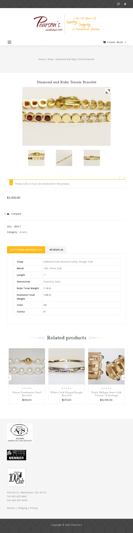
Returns (11, 508)
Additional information (26, 249)
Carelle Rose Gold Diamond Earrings (119, 178)
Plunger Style (86, 261)
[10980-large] (36, 158)
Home (41, 59)
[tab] (26, 249)
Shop (50, 59)
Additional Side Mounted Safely (60, 261)
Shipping (22, 508)
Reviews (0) (56, 249)
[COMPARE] (42, 355)
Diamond (48, 281)
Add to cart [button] (42, 350)
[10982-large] (64, 158)
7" (44, 274)
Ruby (57, 281)
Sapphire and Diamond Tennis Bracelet (124, 178)
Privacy (34, 508)
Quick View (42, 360)
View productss (121, 350)
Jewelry (23, 232)
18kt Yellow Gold (52, 268)
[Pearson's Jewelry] (66, 23)
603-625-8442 (19, 496)
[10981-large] (91, 158)
